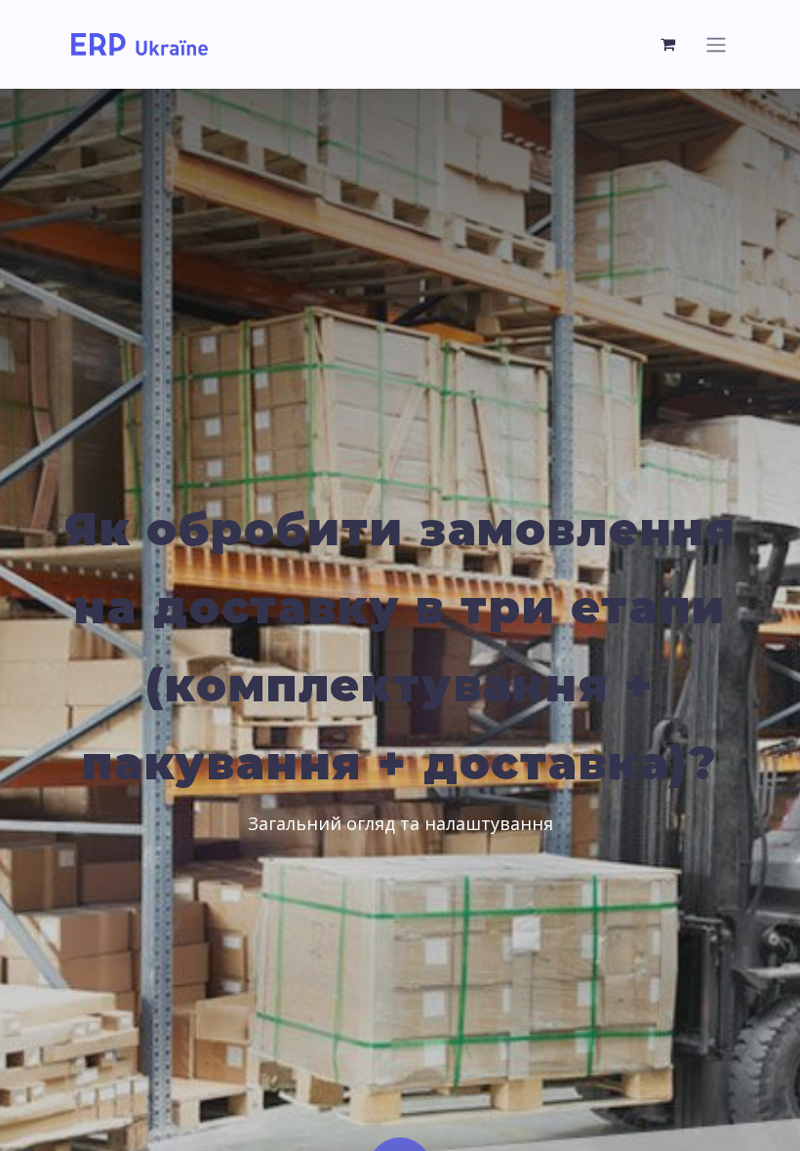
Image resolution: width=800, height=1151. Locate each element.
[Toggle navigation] (716, 44)
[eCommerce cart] (668, 43)
